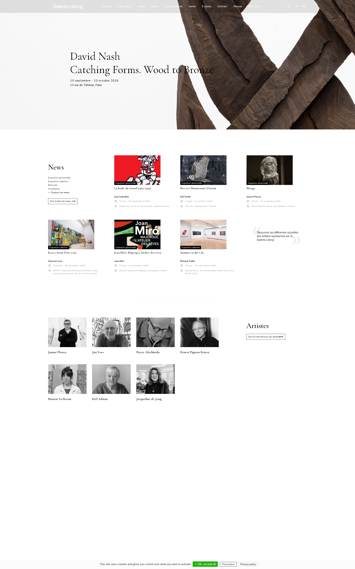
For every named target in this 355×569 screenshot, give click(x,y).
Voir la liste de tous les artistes (264, 336)
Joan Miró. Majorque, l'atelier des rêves (137, 252)
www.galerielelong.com (291, 537)
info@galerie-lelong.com (126, 537)
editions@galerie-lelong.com (176, 537)
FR (296, 6)
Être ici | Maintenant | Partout (198, 188)
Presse (238, 6)
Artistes (107, 6)
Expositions (125, 6)
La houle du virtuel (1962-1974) (132, 188)
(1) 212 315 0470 (272, 534)
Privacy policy (248, 564)
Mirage (250, 188)
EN (303, 6)
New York (254, 6)
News (154, 6)
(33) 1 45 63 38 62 (176, 534)
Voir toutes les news (60, 201)
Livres (192, 6)
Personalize (228, 564)
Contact (222, 6)
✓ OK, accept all (205, 564)
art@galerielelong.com (270, 537)
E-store (206, 6)
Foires (141, 6)
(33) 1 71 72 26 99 (225, 534)
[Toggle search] (288, 6)
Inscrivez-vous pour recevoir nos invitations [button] (174, 490)
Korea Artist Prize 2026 (62, 252)
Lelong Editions (173, 6)
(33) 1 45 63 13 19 (127, 534)
